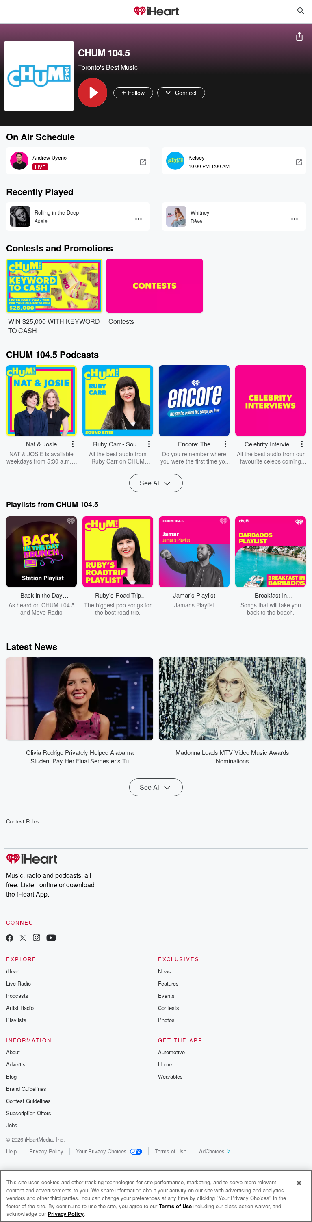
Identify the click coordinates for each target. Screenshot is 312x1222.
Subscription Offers (28, 1113)
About (13, 1052)
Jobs (11, 1125)
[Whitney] (176, 216)
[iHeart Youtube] (51, 938)
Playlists (16, 1020)
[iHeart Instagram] (36, 938)
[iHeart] (156, 12)
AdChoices (212, 1151)
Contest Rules (22, 821)
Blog (11, 1076)
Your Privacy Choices (101, 1151)
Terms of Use (170, 1151)
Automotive (171, 1052)
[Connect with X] (23, 938)
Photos (166, 1020)
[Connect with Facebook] (9, 938)
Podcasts (17, 995)
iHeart (13, 971)
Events (166, 995)
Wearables (170, 1076)
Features (168, 983)
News (164, 971)
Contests (168, 1008)
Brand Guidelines (26, 1088)
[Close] (299, 1183)
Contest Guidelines (28, 1101)
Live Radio (18, 983)
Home (165, 1064)
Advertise (17, 1064)
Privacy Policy (46, 1151)
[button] (92, 92)
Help (11, 1151)
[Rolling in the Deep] (20, 216)
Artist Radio (20, 1008)
